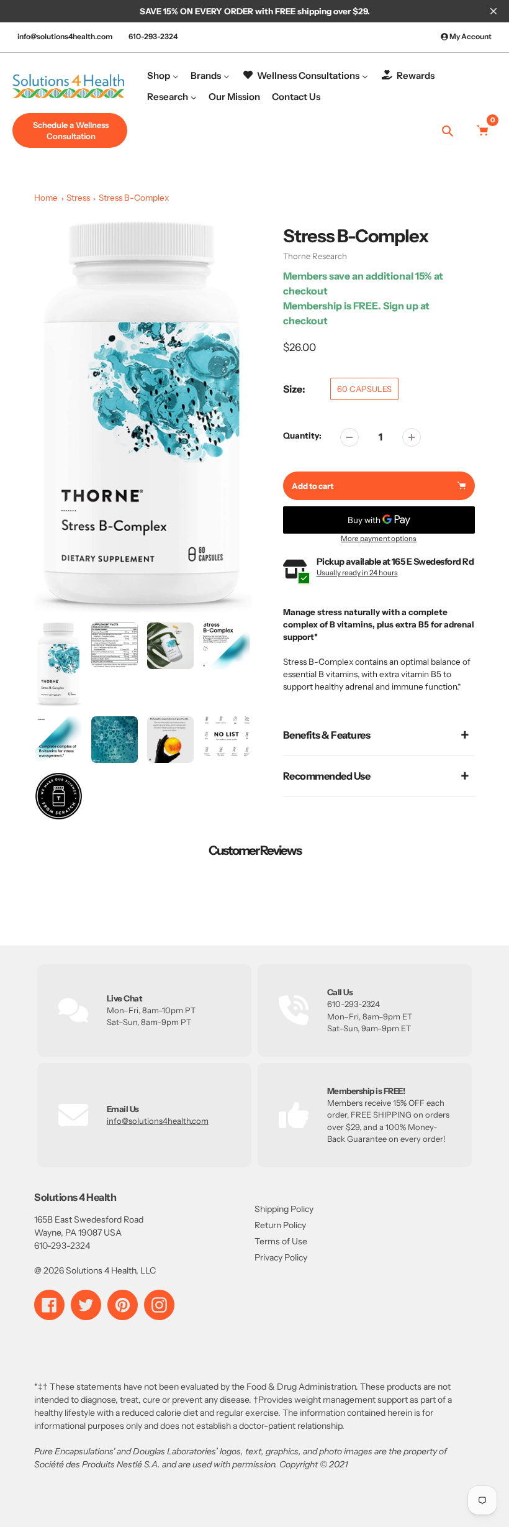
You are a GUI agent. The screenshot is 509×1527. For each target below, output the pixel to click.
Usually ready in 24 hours (357, 572)
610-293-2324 (153, 36)
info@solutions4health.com (64, 36)
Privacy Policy (280, 1257)
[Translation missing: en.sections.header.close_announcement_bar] (493, 11)
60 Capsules (364, 389)
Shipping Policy (283, 1209)
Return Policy (280, 1225)
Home (46, 198)
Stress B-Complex (134, 198)
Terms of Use (280, 1241)
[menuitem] (163, 75)
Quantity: (302, 435)
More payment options (379, 538)
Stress (78, 198)
